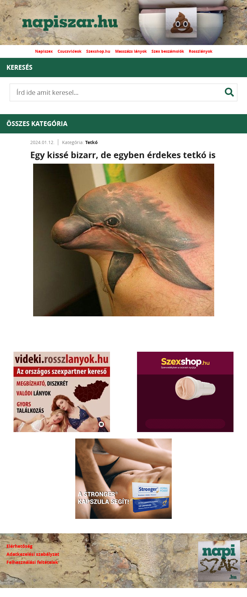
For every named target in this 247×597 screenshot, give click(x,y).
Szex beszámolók (167, 51)
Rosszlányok (200, 51)
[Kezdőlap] (75, 22)
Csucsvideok (69, 51)
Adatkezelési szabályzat (32, 554)
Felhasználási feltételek (32, 562)
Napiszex (44, 51)
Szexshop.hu (98, 51)
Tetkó (91, 142)
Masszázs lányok (131, 51)
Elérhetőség (19, 546)
